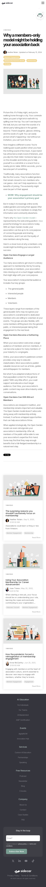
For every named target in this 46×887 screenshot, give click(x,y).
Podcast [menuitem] (23, 776)
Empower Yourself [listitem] (13, 607)
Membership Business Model (14, 60)
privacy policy (22, 844)
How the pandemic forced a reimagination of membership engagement (21, 656)
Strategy (7, 64)
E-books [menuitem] (23, 791)
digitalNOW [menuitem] (23, 734)
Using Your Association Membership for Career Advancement (17, 582)
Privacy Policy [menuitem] (13, 875)
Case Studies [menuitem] (23, 815)
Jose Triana (14, 588)
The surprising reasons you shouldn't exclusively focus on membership (20, 513)
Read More (36, 537)
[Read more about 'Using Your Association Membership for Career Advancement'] (23, 556)
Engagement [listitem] (29, 682)
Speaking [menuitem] (23, 762)
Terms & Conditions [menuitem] (29, 875)
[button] (42, 3)
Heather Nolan (12, 52)
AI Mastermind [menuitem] (23, 715)
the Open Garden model (24, 218)
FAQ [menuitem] (23, 820)
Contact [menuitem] (23, 810)
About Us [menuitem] (23, 805)
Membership (31, 60)
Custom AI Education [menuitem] (23, 752)
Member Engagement (11, 57)
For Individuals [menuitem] (23, 705)
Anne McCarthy (16, 663)
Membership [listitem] (29, 533)
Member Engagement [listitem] (14, 533)
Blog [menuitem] (23, 786)
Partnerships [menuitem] (23, 757)
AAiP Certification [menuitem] (23, 720)
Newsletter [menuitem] (23, 781)
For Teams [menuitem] (23, 710)
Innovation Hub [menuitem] (23, 739)
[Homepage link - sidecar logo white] (23, 872)
